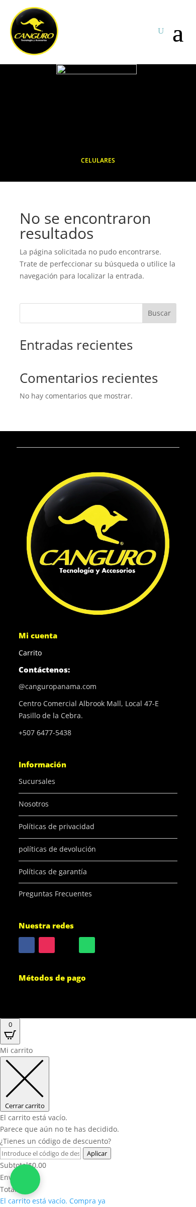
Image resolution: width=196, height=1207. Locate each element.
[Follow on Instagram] (47, 945)
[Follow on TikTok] (67, 945)
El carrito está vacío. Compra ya (53, 1200)
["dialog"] (98, 1125)
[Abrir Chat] (25, 1179)
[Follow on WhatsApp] (87, 945)
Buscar (159, 313)
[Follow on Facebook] (27, 945)
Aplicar (97, 1153)
